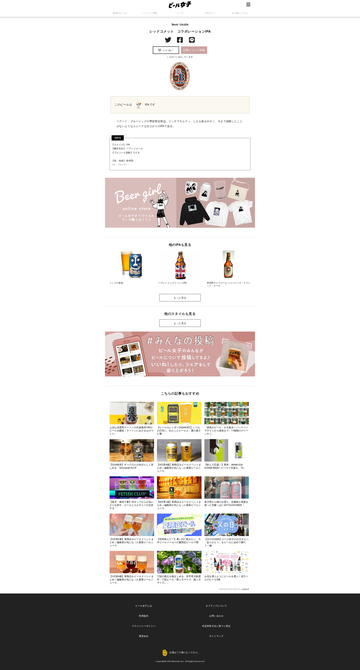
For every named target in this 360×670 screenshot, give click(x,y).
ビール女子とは (143, 606)
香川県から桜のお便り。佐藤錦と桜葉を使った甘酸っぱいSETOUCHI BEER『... (226, 503)
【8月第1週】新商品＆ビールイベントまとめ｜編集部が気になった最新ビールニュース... (179, 505)
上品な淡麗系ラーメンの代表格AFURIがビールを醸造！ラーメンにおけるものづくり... (131, 430)
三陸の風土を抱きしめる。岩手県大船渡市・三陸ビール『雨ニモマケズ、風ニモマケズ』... (179, 579)
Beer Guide (180, 24)
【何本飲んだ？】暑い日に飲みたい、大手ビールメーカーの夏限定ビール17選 (179, 541)
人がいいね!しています (180, 57)
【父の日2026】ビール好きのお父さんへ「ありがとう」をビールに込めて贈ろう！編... (226, 542)
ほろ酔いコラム (240, 13)
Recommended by (230, 589)
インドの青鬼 (116, 283)
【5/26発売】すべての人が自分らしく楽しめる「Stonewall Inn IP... (131, 466)
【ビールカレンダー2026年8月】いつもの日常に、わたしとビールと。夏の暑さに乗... (179, 430)
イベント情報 (150, 13)
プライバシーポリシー (143, 626)
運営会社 (143, 636)
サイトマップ (216, 636)
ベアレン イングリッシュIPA (172, 283)
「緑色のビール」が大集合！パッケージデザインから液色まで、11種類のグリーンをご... (226, 430)
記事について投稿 (194, 50)
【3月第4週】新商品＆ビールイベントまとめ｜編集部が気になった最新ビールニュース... (132, 579)
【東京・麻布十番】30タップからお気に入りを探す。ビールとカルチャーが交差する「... (132, 505)
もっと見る (180, 297)
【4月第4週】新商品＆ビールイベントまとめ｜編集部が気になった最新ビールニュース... (179, 467)
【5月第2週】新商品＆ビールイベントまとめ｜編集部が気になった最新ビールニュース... (132, 542)
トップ (180, 13)
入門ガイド (210, 13)
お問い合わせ (216, 616)
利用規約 (143, 616)
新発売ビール (120, 13)
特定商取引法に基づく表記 (216, 626)
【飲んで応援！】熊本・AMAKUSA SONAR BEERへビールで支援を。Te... (224, 466)
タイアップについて (216, 606)
